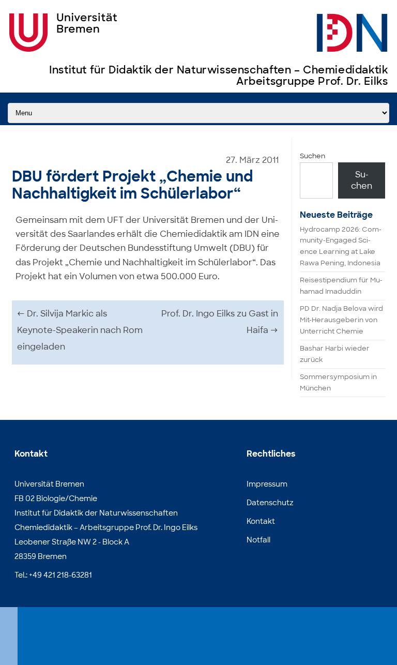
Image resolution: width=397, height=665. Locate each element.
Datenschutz (270, 502)
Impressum (267, 484)
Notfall (258, 540)
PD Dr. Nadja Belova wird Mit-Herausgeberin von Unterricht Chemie (341, 320)
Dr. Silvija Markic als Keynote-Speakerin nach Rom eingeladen (80, 330)
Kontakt (261, 521)
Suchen (312, 156)
